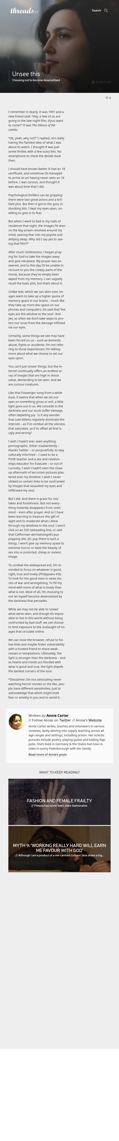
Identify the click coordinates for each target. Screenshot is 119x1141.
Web (95, 720)
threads (22, 11)
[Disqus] (59, 919)
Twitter (65, 720)
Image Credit (103, 82)
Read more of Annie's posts (48, 754)
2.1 (36, 12)
